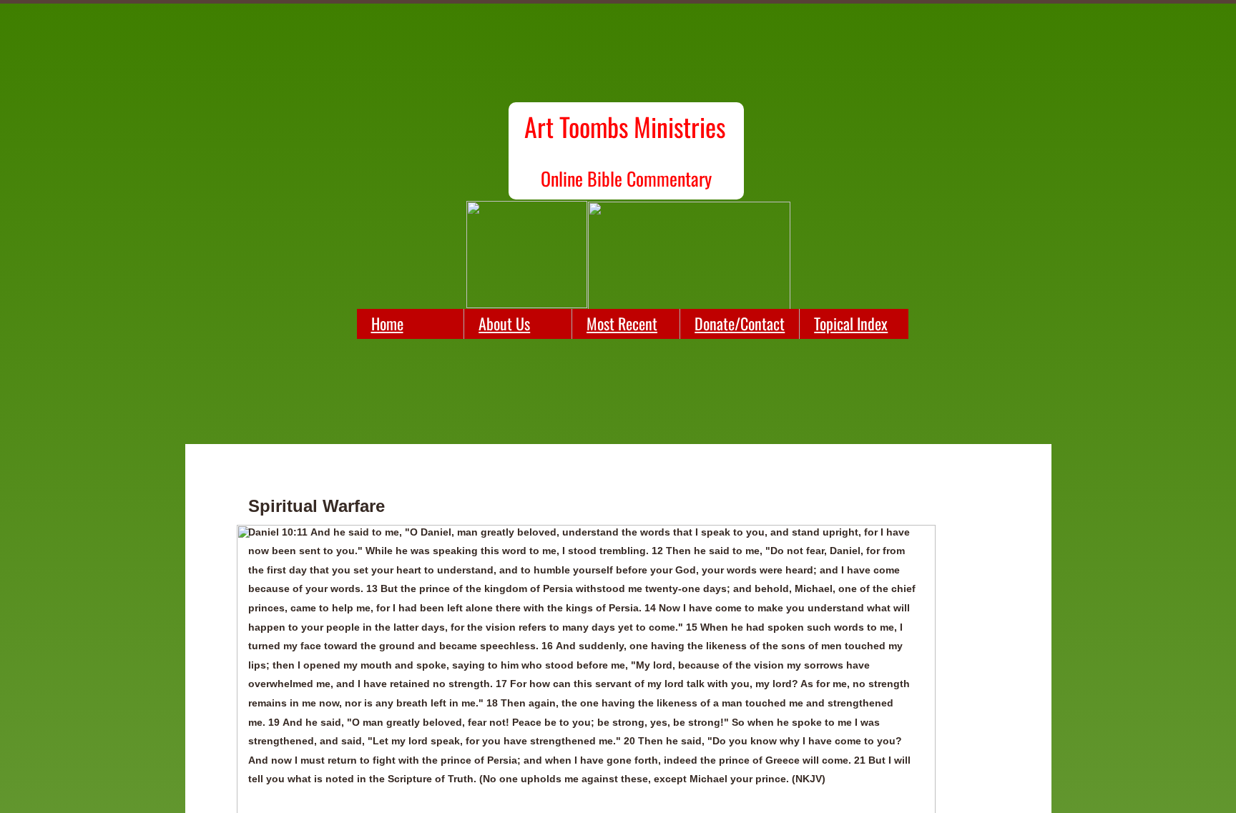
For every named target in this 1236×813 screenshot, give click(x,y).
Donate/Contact (740, 323)
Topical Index (851, 323)
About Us (504, 323)
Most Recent (622, 323)
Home (387, 323)
